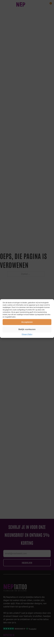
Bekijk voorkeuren (27, 329)
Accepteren (27, 322)
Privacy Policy (27, 334)
